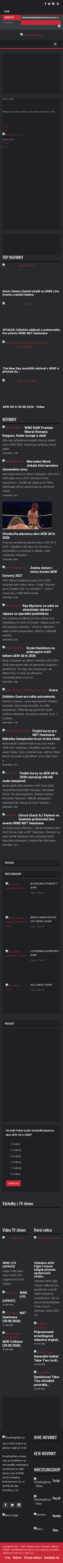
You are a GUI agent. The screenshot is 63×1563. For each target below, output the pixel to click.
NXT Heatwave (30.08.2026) (14, 1317)
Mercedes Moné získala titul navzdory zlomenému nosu (30, 465)
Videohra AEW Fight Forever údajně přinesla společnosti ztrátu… (45, 1269)
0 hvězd (15, 1174)
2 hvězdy (16, 1162)
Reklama (17, 1557)
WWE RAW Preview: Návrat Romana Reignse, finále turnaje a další (27, 432)
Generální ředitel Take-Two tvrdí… (46, 1358)
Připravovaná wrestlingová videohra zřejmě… (47, 1336)
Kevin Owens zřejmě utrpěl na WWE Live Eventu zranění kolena (30, 292)
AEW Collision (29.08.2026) (12, 1343)
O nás (7, 1557)
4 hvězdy (16, 1156)
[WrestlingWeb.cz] (31, 35)
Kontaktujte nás (51, 1557)
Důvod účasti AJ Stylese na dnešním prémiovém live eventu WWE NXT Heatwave (30, 819)
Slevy (55, 1530)
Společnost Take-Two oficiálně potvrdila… (47, 1381)
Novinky (56, 1516)
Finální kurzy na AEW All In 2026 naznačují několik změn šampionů (30, 777)
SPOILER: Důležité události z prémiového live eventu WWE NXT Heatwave (31, 331)
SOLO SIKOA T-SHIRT (41, 984)
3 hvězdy (16, 1150)
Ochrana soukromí (33, 1557)
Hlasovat (13, 1183)
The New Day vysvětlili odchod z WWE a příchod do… (30, 370)
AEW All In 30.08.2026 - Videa (23, 407)
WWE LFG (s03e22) (9, 1264)
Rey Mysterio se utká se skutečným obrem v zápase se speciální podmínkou (30, 610)
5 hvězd (15, 1144)
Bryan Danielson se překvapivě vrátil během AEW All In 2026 (28, 652)
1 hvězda (16, 1168)
